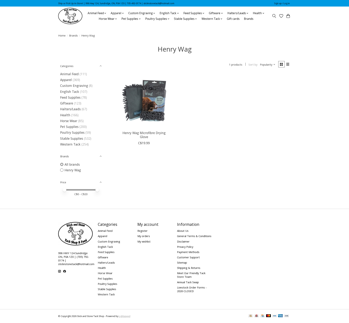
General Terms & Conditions (194, 236)
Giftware (66, 103)
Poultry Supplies (72, 132)
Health (65, 115)
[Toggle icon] (274, 16)
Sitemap (182, 262)
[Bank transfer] (286, 316)
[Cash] (250, 316)
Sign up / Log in (282, 3)
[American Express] (280, 316)
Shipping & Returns (188, 268)
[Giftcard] (256, 316)
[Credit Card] (262, 316)
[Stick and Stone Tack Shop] (70, 16)
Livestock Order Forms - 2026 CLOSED (192, 289)
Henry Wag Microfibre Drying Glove (144, 135)
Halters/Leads (70, 109)
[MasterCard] (268, 316)
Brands (248, 19)
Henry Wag (73, 170)
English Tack (69, 91)
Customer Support (188, 257)
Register (142, 231)
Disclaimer (183, 241)
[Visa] (274, 316)
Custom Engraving (74, 85)
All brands (72, 164)
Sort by (252, 64)
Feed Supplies (70, 97)
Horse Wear (68, 121)
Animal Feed (69, 74)
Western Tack (70, 144)
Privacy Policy (185, 247)
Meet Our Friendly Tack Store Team (191, 274)
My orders (143, 236)
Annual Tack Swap (188, 282)
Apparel (66, 80)
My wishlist (144, 241)
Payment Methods (188, 252)
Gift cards (233, 19)
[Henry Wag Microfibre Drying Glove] (144, 100)
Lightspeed (124, 316)
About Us (182, 231)
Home (62, 35)
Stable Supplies (71, 138)
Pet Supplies (69, 126)
